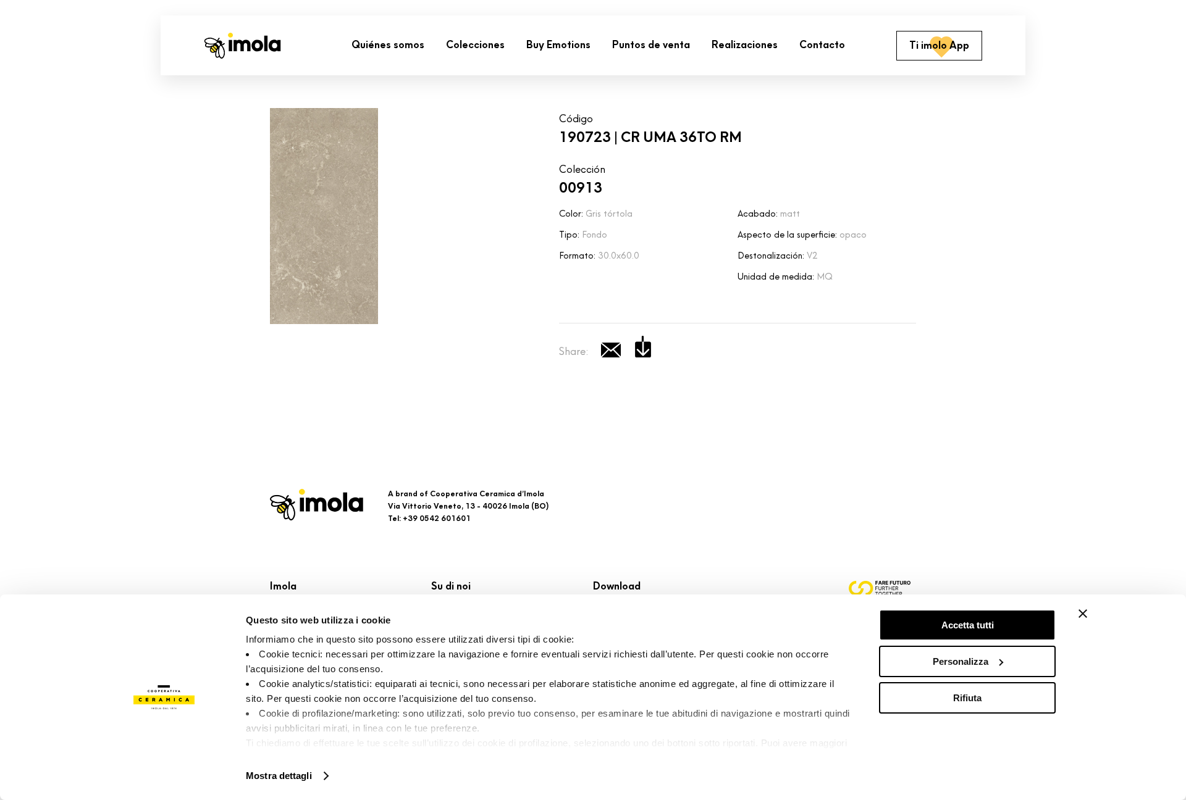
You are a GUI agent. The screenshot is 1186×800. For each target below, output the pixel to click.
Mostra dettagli (279, 775)
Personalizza (960, 661)
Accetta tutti (967, 625)
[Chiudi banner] (1083, 613)
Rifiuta (967, 698)
